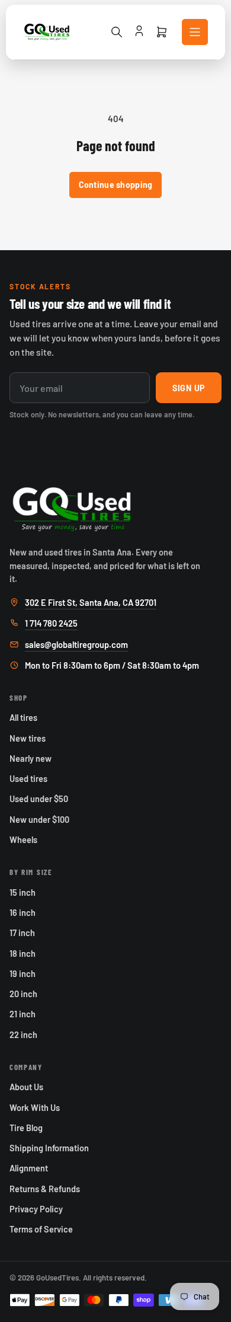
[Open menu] (195, 32)
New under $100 (39, 819)
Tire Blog (26, 1127)
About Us (26, 1086)
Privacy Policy (36, 1208)
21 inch (22, 1013)
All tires (23, 717)
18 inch (22, 953)
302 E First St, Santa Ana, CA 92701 (90, 602)
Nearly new (30, 758)
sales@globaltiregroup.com (76, 644)
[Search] (117, 32)
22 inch (23, 1034)
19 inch (22, 973)
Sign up (188, 388)
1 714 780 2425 (51, 623)
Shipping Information (49, 1147)
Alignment (28, 1168)
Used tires (28, 778)
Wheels (23, 839)
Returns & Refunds (44, 1188)
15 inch (22, 892)
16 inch (22, 912)
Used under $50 (38, 798)
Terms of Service (41, 1229)
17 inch (22, 932)
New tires (27, 738)
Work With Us (34, 1107)
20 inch (23, 993)
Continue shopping (116, 185)
